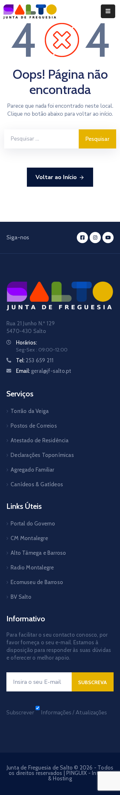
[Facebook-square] (82, 237)
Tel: (34, 360)
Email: (43, 371)
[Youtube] (108, 237)
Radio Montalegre (32, 567)
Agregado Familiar (32, 469)
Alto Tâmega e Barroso (38, 553)
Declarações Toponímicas (42, 455)
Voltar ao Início (56, 177)
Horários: (26, 342)
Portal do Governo (33, 523)
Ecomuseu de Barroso (37, 582)
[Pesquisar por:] (41, 138)
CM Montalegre (29, 538)
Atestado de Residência (39, 440)
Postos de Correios (34, 426)
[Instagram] (95, 237)
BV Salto (21, 597)
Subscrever (20, 712)
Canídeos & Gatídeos (37, 484)
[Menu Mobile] (108, 11)
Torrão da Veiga (30, 411)
